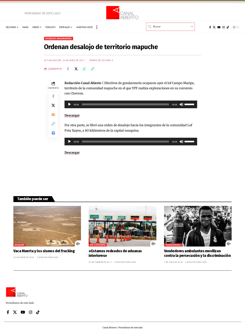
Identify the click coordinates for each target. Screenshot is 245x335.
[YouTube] (218, 27)
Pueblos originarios (59, 38)
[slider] (190, 104)
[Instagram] (223, 27)
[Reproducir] (69, 104)
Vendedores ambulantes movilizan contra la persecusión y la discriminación (197, 253)
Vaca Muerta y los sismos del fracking (44, 251)
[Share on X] (76, 69)
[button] (97, 27)
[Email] (53, 114)
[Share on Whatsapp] (84, 69)
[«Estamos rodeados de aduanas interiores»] (122, 226)
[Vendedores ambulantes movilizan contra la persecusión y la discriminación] (198, 226)
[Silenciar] (181, 104)
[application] (131, 104)
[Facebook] (210, 27)
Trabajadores (173, 245)
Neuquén (19, 245)
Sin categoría (97, 245)
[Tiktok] (228, 27)
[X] (214, 27)
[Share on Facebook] (68, 69)
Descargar (72, 115)
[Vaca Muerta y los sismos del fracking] (47, 226)
